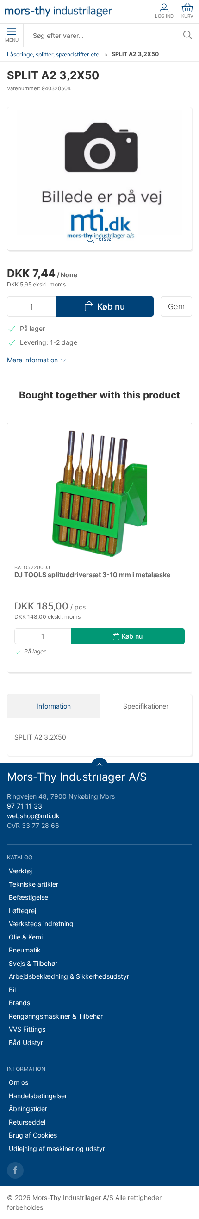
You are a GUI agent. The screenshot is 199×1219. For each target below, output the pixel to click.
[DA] (58, 11)
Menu (12, 40)
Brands (19, 1003)
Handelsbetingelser (38, 1096)
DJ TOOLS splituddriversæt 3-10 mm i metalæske (92, 574)
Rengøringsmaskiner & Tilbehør (56, 1016)
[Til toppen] (99, 766)
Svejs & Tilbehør (33, 963)
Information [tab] (54, 706)
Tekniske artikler (33, 884)
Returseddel (27, 1122)
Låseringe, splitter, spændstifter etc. (53, 54)
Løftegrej (22, 910)
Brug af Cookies (33, 1135)
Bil (12, 990)
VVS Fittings (27, 1029)
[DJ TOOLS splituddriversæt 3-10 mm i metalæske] (99, 494)
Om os (18, 1082)
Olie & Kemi (26, 937)
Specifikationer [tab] (145, 706)
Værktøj (20, 871)
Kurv (187, 16)
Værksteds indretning (41, 923)
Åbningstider (28, 1109)
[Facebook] (15, 1170)
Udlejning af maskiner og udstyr (57, 1148)
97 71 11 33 (24, 806)
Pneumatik (25, 950)
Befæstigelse (28, 897)
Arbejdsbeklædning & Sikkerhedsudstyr (69, 976)
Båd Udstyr (26, 1042)
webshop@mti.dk (33, 816)
